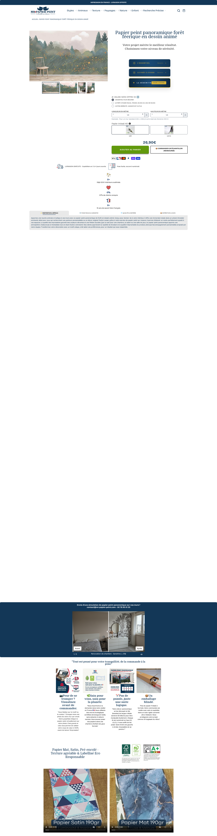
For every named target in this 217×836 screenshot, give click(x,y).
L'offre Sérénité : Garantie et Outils (128, 106)
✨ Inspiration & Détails (49, 213)
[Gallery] (68, 62)
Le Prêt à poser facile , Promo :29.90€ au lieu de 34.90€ (135, 103)
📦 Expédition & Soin (167, 213)
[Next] (104, 56)
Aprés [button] (139, 648)
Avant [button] (77, 648)
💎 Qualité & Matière (128, 213)
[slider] (108, 631)
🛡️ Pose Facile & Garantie (88, 213)
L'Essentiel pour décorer (124, 100)
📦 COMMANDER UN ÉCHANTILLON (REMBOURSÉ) (169, 150)
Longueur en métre (120, 111)
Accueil (35, 19)
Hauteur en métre (158, 111)
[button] (141, 654)
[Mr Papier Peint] (43, 10)
